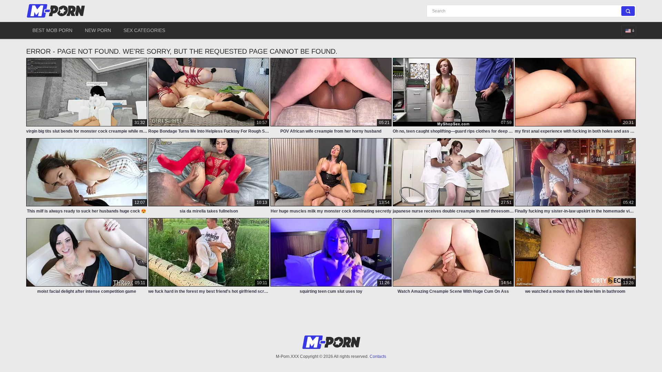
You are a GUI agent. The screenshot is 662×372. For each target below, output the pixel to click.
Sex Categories (144, 30)
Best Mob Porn (52, 30)
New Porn (98, 30)
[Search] (628, 11)
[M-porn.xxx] (57, 10)
